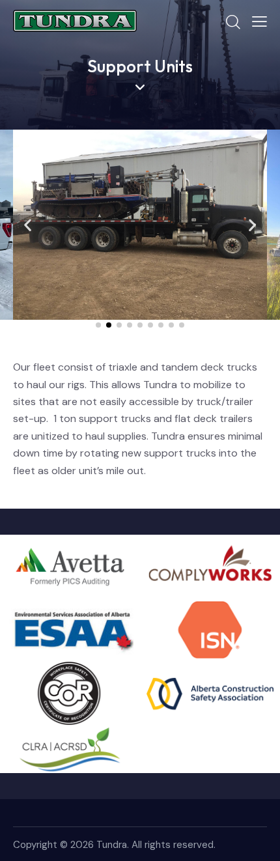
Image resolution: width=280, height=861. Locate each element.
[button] (28, 224)
